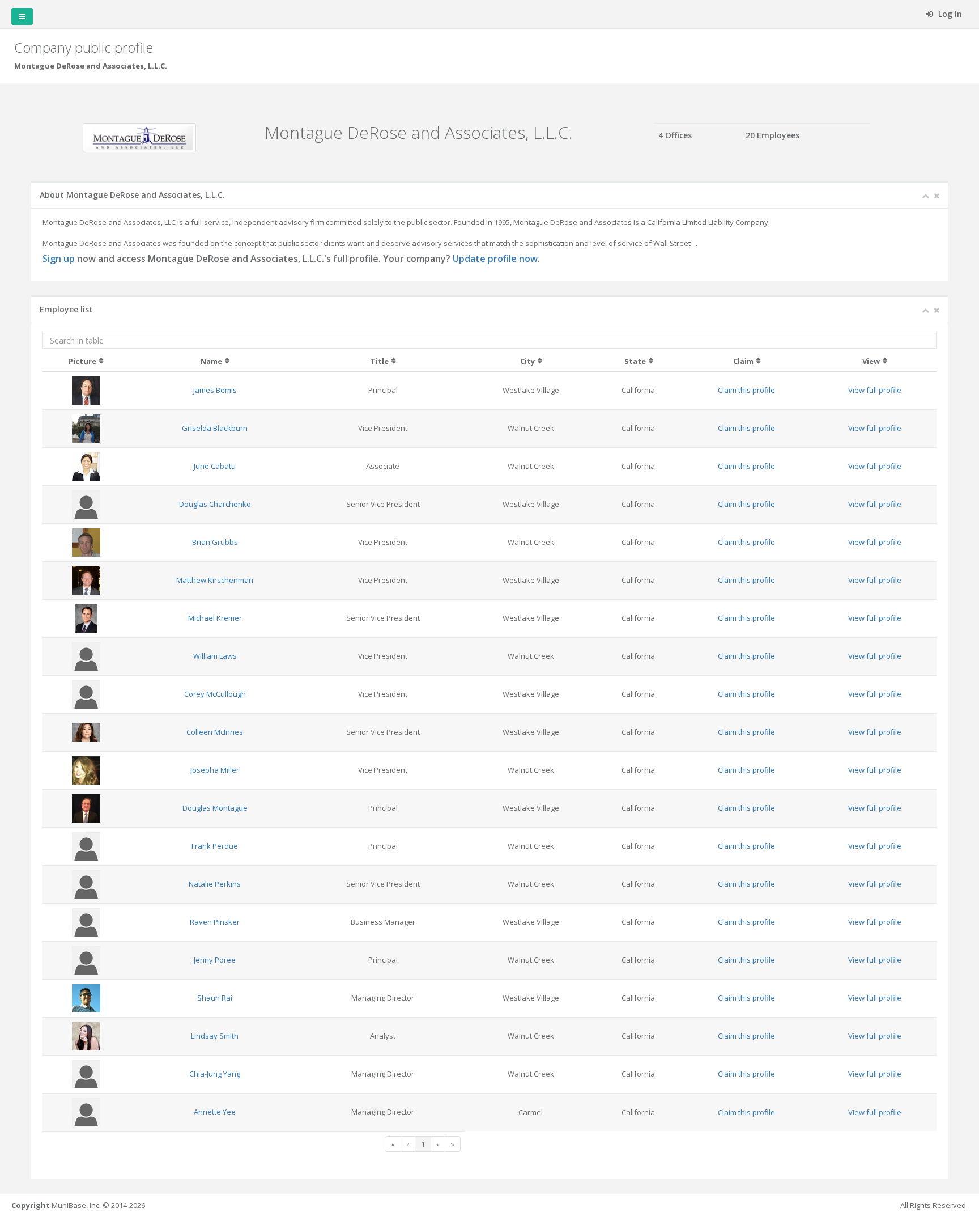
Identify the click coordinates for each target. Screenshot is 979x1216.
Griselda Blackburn (215, 428)
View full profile (874, 390)
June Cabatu (215, 466)
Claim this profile (746, 390)
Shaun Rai (214, 998)
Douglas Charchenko (215, 504)
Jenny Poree (215, 960)
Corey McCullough (215, 694)
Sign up (58, 258)
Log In (949, 14)
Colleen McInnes (214, 732)
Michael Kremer (215, 618)
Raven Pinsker (215, 922)
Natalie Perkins (215, 884)
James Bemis (215, 390)
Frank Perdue (214, 846)
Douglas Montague (215, 808)
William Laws (215, 656)
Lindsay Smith (215, 1036)
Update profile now (495, 258)
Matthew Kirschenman (214, 580)
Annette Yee (215, 1112)
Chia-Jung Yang (214, 1074)
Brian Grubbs (215, 542)
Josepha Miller (214, 770)
